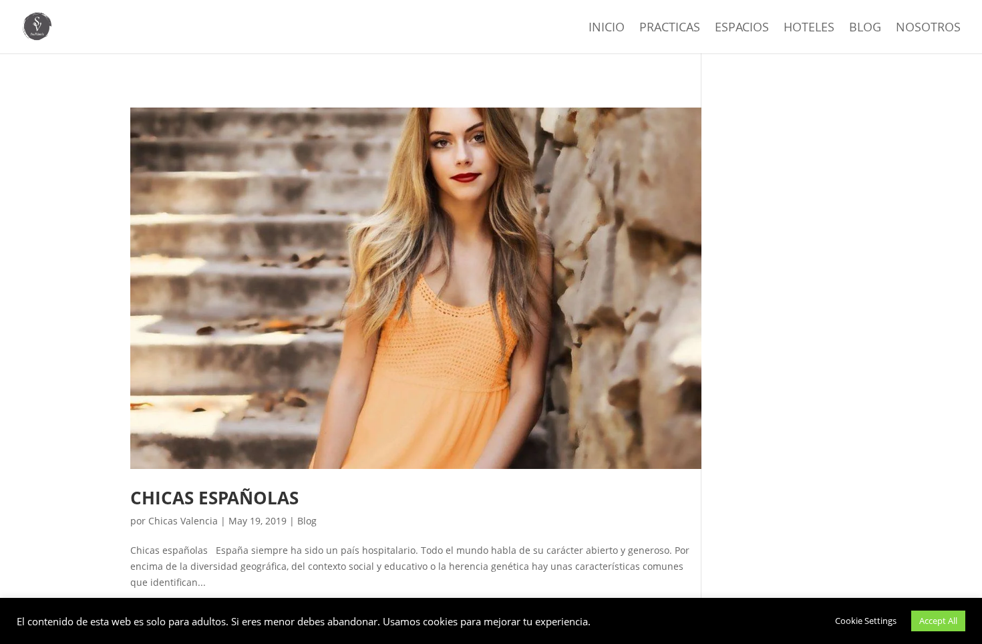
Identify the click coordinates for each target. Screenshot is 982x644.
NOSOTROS (928, 28)
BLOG (865, 28)
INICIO (607, 28)
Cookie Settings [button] (865, 621)
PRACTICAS (669, 28)
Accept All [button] (938, 621)
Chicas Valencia (183, 520)
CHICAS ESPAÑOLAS (214, 498)
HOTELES (809, 28)
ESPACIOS (742, 28)
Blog (307, 520)
